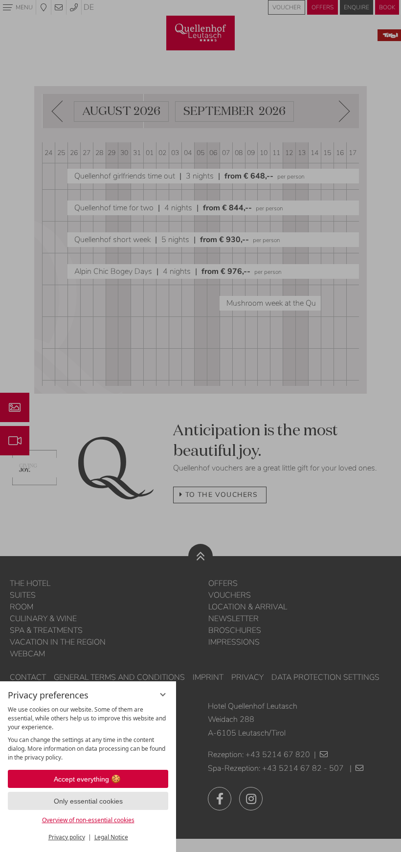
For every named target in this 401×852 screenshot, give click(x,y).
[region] (88, 733)
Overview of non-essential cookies (88, 820)
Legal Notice (111, 837)
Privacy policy (66, 837)
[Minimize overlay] (163, 694)
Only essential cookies (88, 801)
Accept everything (81, 779)
